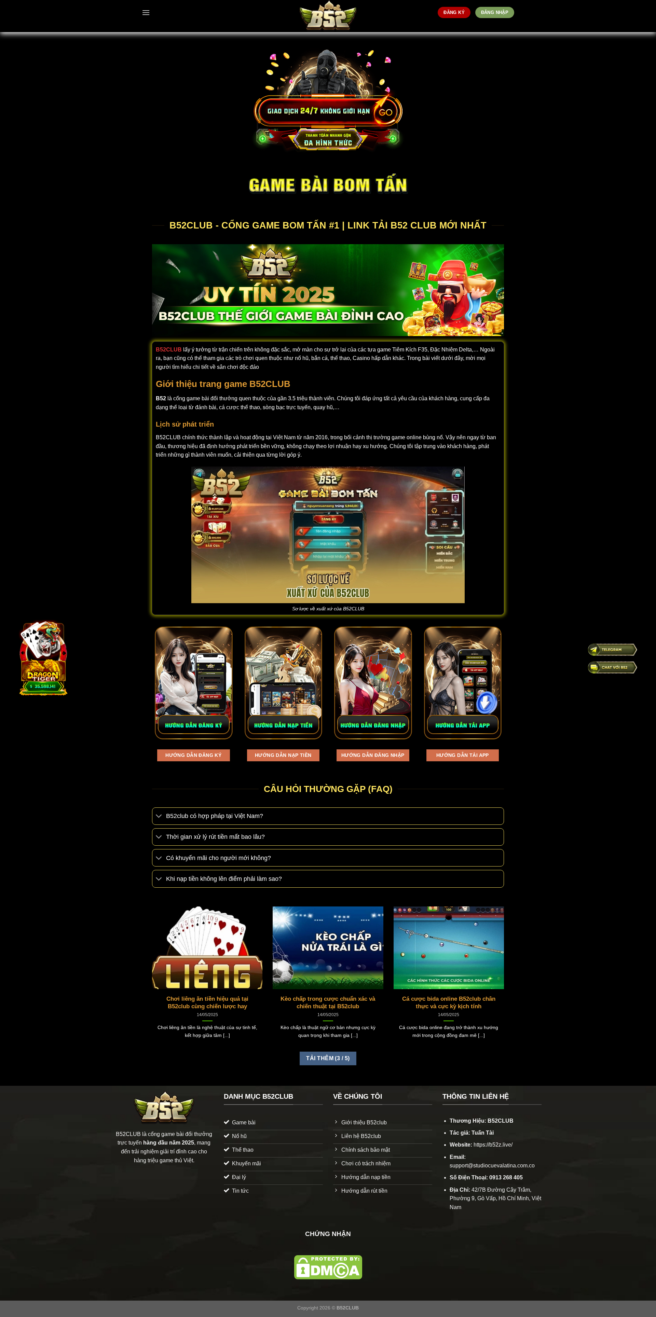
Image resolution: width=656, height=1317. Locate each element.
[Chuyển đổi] (159, 816)
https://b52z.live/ (493, 1145)
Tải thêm (328, 1058)
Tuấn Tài (483, 1133)
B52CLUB (169, 349)
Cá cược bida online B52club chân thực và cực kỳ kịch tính (448, 1003)
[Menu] (146, 12)
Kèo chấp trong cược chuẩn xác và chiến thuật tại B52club (328, 1003)
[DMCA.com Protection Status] (328, 1267)
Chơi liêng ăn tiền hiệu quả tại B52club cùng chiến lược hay (207, 1003)
